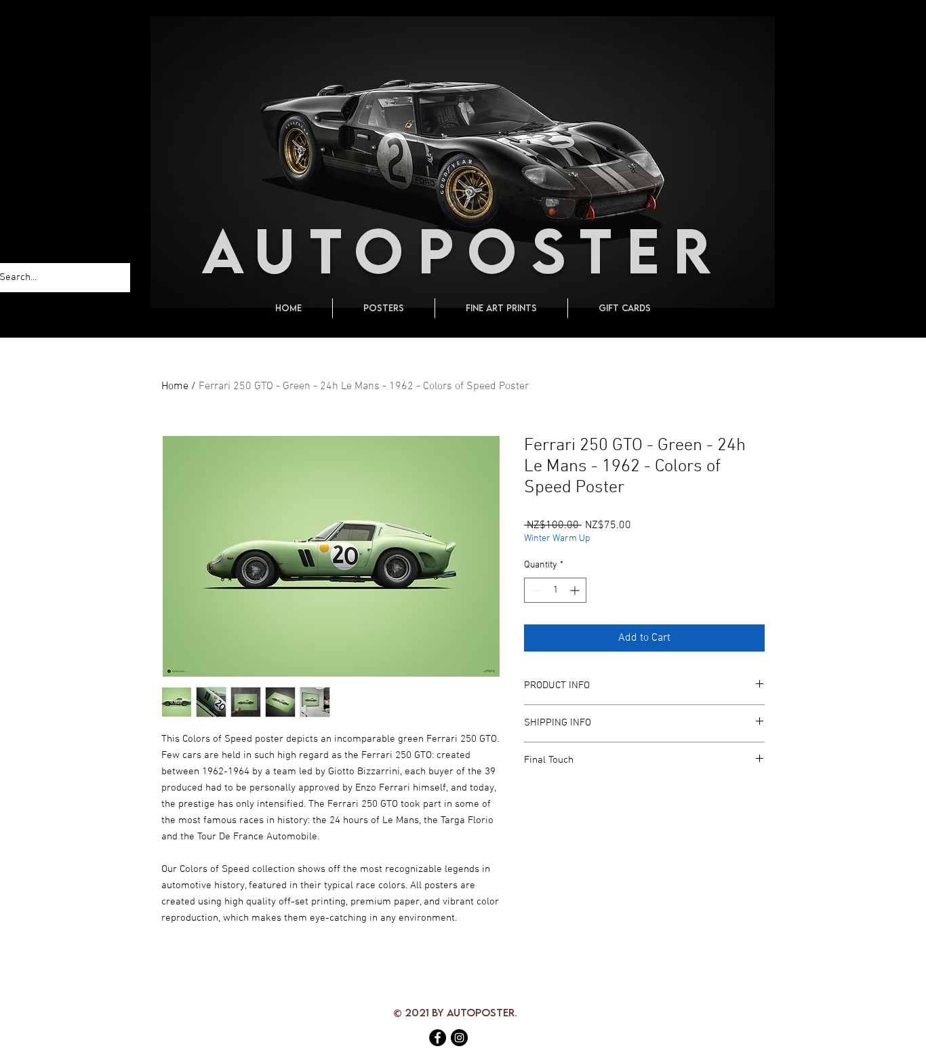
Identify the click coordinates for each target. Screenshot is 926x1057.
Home (174, 386)
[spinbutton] (555, 590)
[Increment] (575, 590)
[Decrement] (534, 590)
